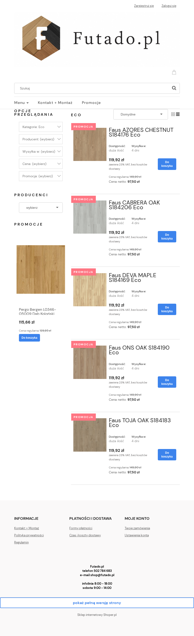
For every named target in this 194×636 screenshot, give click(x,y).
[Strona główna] (97, 39)
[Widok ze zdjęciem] (173, 114)
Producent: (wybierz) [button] (38, 139)
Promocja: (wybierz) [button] (37, 176)
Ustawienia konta (137, 535)
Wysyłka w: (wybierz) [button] (38, 151)
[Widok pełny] (178, 114)
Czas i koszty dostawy (85, 535)
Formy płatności (80, 528)
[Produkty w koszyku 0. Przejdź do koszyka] (175, 72)
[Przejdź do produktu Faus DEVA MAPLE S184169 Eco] (89, 289)
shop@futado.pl (102, 575)
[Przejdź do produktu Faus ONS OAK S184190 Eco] (89, 362)
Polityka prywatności (29, 535)
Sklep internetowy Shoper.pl (97, 615)
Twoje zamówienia (137, 528)
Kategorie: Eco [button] (33, 127)
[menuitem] (26, 103)
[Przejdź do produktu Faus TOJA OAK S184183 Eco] (89, 434)
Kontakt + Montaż (26, 528)
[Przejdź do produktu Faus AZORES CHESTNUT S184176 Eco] (89, 144)
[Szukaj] (174, 88)
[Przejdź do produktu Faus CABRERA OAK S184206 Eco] (89, 217)
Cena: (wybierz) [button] (34, 164)
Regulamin (21, 542)
